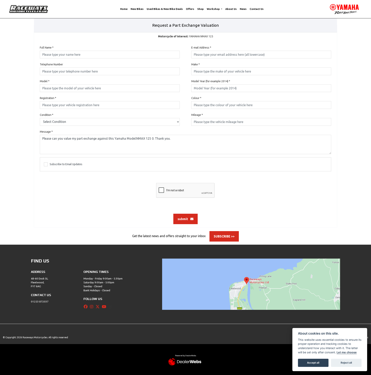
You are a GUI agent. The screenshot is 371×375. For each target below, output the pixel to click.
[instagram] (92, 307)
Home (124, 9)
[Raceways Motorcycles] (28, 8)
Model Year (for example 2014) (210, 81)
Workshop (213, 9)
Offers (190, 9)
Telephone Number (51, 64)
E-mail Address (201, 47)
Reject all (346, 362)
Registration (48, 98)
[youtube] (105, 307)
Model (44, 81)
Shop (200, 9)
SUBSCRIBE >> (224, 236)
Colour (196, 98)
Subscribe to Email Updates (66, 164)
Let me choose (347, 352)
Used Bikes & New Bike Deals (165, 9)
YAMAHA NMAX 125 (185, 36)
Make (195, 64)
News (243, 9)
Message (46, 131)
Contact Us (257, 9)
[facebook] (86, 307)
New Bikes (137, 9)
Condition (46, 114)
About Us (231, 9)
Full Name (47, 47)
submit (184, 219)
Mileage (197, 114)
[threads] (111, 307)
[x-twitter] (98, 307)
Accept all (313, 362)
